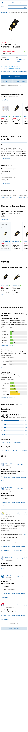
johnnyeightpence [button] (9, 487)
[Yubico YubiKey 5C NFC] (16, 236)
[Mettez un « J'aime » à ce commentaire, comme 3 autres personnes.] (18, 488)
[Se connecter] (17, 2)
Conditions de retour (7, 197)
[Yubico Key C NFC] (16, 114)
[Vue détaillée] (14, 337)
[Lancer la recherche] (10, 7)
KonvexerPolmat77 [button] (9, 557)
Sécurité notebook (5, 116)
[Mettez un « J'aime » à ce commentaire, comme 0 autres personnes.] (18, 576)
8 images (14, 40)
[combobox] (3, 459)
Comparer (8, 81)
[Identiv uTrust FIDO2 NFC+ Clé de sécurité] (5, 114)
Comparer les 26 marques (8, 345)
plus (25, 534)
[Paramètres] (13, 2)
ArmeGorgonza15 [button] (9, 604)
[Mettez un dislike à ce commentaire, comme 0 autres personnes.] (25, 464)
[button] (14, 68)
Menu (4, 7)
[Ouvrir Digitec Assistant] (21, 2)
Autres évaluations (14, 628)
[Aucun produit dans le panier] (25, 2)
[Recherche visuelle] (25, 7)
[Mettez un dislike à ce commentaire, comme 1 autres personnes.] (25, 513)
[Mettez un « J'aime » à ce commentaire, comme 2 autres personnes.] (18, 558)
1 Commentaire (18, 550)
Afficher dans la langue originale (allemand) (14, 477)
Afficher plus (6, 158)
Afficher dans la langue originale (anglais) (14, 546)
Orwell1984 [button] (8, 575)
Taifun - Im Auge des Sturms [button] (9, 463)
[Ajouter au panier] (2, 294)
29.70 (3, 42)
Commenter (6, 481)
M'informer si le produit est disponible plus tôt (15, 72)
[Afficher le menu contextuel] (15, 464)
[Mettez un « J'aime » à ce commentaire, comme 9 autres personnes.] (18, 464)
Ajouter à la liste (21, 81)
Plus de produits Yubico (20, 59)
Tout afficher (4, 100)
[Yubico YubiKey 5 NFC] (16, 284)
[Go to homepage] (2, 2)
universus (7, 513)
